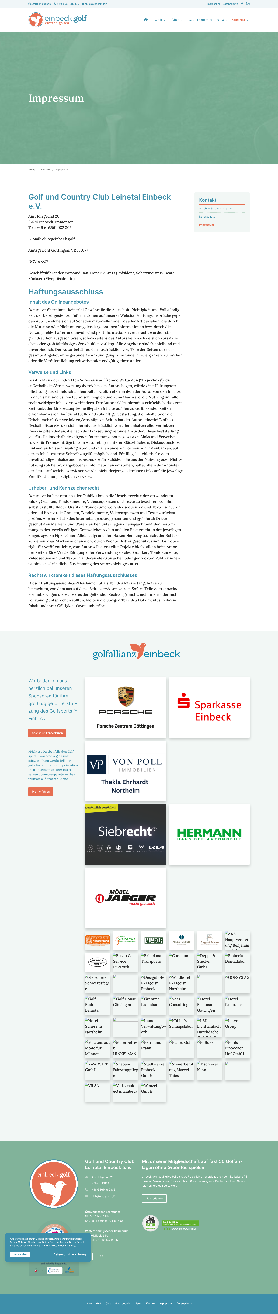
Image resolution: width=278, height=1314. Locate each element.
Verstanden (20, 1254)
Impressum (213, 3)
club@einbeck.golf (95, 3)
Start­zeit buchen (41, 3)
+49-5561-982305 (67, 3)
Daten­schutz (230, 3)
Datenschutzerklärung (69, 1254)
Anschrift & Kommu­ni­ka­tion (215, 208)
